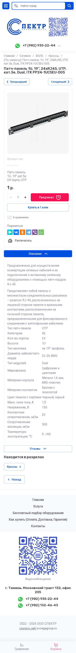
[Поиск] (69, 5)
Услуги (38, 506)
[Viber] (35, 232)
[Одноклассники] (22, 232)
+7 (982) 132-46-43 (42, 605)
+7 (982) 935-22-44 (39, 45)
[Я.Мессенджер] (10, 232)
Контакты (38, 526)
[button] (5, 5)
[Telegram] (28, 232)
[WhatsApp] (41, 232)
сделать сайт (27, 628)
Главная (9, 56)
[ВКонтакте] (16, 232)
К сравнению (21, 217)
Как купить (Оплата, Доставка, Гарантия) (38, 519)
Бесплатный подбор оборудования (38, 513)
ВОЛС (39, 56)
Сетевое (25, 56)
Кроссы (54, 56)
